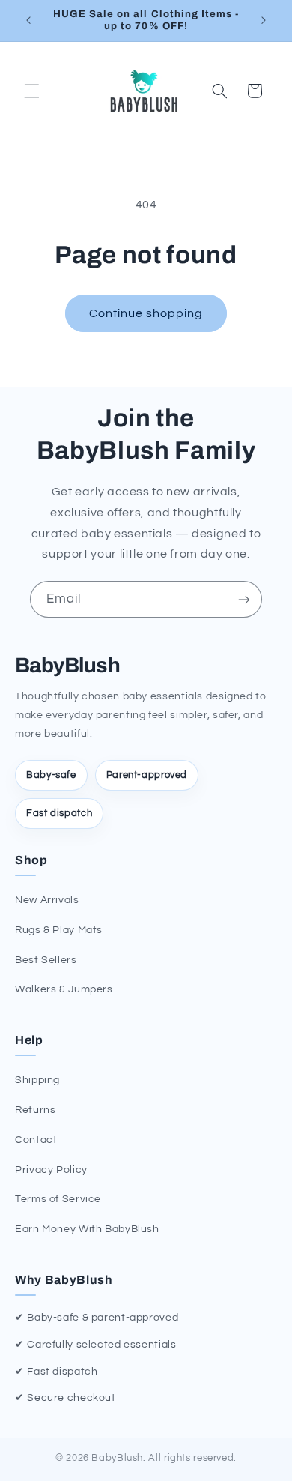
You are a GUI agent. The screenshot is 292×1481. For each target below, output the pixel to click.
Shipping (37, 1080)
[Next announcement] (263, 20)
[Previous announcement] (28, 20)
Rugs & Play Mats (59, 930)
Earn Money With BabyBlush (87, 1229)
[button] (31, 90)
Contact (36, 1140)
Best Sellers (46, 960)
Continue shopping (146, 313)
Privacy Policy (51, 1170)
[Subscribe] (244, 599)
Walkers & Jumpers (64, 989)
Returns (35, 1110)
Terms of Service (58, 1199)
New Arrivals (47, 900)
